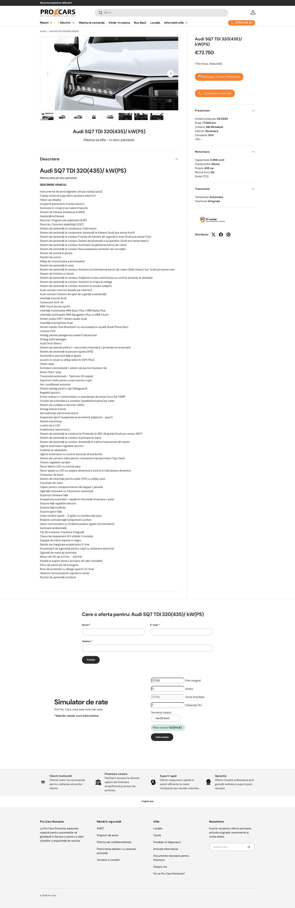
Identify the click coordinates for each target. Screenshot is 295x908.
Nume (85, 624)
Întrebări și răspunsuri (167, 842)
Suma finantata (194, 697)
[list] (109, 73)
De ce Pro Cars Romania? (169, 873)
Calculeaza (162, 737)
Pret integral (193, 680)
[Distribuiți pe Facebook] (221, 234)
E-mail (154, 624)
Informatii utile (174, 22)
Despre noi (160, 867)
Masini (44, 22)
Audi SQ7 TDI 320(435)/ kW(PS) (64, 31)
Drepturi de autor (107, 835)
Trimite (91, 659)
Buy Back (140, 22)
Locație (155, 22)
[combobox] (161, 12)
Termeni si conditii (108, 860)
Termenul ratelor (161, 712)
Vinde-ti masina (119, 22)
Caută (157, 835)
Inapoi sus (147, 801)
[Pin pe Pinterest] (228, 234)
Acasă (43, 31)
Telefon (86, 641)
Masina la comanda (91, 22)
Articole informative (165, 849)
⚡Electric (64, 22)
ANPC (100, 828)
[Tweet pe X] (213, 234)
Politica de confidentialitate (114, 842)
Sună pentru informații (217, 93)
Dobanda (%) (193, 705)
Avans (189, 689)
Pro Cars (52, 895)
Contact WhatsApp (228, 76)
